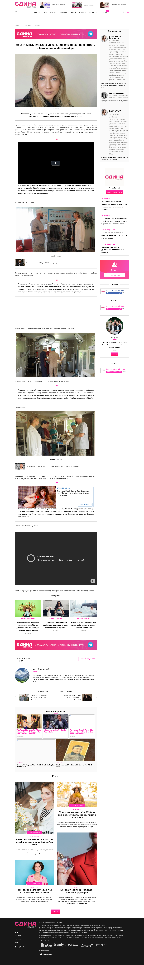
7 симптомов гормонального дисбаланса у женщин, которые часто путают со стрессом (55, 625)
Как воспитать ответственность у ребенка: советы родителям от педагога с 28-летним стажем (114, 221)
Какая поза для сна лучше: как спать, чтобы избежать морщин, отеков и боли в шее (83, 625)
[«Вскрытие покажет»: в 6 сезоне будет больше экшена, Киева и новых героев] (114, 326)
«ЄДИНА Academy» (89, 5)
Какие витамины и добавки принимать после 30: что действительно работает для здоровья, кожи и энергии (27, 626)
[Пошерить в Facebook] (17, 661)
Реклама (18, 939)
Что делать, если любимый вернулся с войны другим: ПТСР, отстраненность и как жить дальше (114, 205)
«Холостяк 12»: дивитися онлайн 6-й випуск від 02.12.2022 (39, 697)
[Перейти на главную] (25, 5)
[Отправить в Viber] (30, 661)
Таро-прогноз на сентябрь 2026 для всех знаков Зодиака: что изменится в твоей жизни (77, 815)
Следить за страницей (114, 293)
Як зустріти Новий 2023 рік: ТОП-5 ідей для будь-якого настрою (47, 263)
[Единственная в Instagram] (20, 947)
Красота (77, 887)
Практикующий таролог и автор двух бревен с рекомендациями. (118, 96)
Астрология (77, 809)
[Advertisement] (56, 313)
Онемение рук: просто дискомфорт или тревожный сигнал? (112, 250)
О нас (17, 932)
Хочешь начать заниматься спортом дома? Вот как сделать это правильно (114, 236)
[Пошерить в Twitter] (22, 661)
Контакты (18, 936)
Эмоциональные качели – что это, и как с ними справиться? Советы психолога (53, 466)
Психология (34, 836)
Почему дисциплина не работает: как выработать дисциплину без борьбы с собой (34, 842)
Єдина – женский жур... (115, 290)
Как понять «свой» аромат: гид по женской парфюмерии (77, 891)
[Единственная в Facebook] (16, 947)
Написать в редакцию (87, 659)
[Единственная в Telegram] (24, 947)
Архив (17, 942)
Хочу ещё (56, 911)
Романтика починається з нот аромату (118, 5)
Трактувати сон (114, 275)
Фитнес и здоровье (28, 618)
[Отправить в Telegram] (26, 661)
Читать (114, 354)
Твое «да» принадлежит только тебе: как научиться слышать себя (34, 891)
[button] (123, 12)
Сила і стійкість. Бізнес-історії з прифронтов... (58, 5)
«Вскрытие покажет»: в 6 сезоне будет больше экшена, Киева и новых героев (114, 345)
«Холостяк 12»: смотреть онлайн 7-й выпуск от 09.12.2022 (72, 697)
